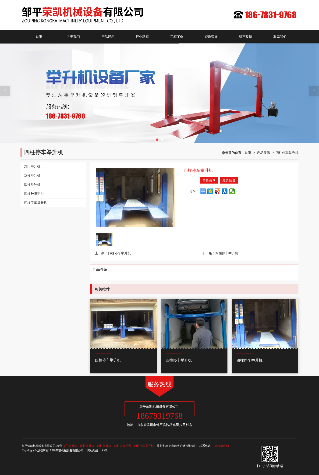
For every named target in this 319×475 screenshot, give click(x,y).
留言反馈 (245, 37)
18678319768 (221, 445)
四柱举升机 (104, 445)
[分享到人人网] (225, 191)
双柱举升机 (87, 445)
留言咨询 (209, 180)
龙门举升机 (70, 445)
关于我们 (73, 37)
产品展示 (107, 37)
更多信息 (228, 180)
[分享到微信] (232, 191)
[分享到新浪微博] (217, 191)
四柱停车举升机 (287, 152)
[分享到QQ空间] (210, 191)
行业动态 (142, 37)
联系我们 (280, 37)
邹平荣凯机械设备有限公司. (67, 450)
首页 (39, 37)
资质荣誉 (211, 37)
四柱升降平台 (122, 445)
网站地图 (93, 450)
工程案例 (176, 37)
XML (105, 450)
